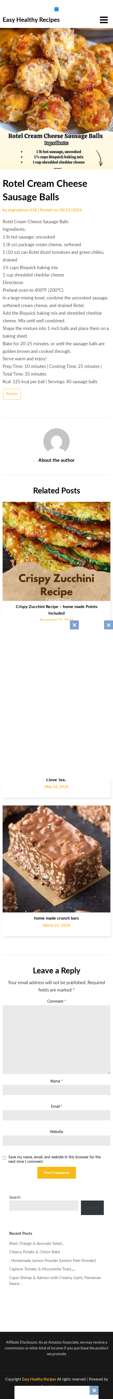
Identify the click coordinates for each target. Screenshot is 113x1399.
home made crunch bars (56, 918)
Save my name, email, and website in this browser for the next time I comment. (54, 1159)
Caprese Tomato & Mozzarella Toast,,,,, (42, 1269)
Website (56, 1132)
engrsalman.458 (22, 210)
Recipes (12, 394)
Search (14, 1197)
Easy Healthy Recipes (31, 20)
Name (56, 1081)
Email (56, 1107)
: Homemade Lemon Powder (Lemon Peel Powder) (52, 1261)
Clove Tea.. (56, 780)
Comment (56, 1001)
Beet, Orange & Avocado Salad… (36, 1244)
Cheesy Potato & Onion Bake (34, 1252)
